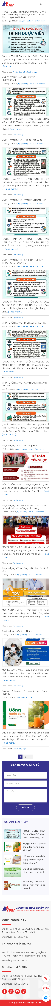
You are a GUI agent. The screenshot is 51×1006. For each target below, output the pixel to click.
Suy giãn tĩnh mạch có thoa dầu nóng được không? (34, 847)
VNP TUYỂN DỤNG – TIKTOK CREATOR (22, 140)
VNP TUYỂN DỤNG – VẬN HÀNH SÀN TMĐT (25, 200)
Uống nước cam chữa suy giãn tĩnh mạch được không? (34, 859)
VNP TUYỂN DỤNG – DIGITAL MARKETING (24, 323)
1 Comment (29, 697)
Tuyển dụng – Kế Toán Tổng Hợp (19, 445)
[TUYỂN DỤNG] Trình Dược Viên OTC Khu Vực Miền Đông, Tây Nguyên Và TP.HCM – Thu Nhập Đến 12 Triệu (24, 15)
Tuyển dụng (32, 72)
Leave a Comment (37, 21)
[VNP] (8, 4)
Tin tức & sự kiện (19, 72)
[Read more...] (9, 66)
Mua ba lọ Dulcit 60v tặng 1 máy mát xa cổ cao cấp (34, 885)
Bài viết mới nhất (16, 822)
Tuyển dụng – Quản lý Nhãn (17, 631)
